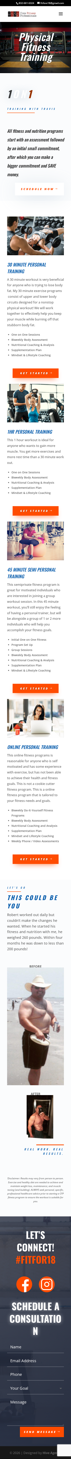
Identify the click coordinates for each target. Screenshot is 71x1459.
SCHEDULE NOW (37, 189)
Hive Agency (52, 1453)
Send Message (40, 1432)
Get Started (34, 373)
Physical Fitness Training (35, 46)
